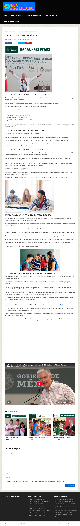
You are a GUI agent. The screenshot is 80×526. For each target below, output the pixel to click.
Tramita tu (10, 117)
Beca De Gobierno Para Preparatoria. (12, 438)
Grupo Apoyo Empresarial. (8, 523)
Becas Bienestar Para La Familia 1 (65, 504)
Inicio (5, 16)
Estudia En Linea (52, 16)
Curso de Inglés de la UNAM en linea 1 (40, 515)
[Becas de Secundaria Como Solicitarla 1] (64, 425)
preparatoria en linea (23, 115)
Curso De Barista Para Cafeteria (38, 506)
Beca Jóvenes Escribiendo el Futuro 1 (66, 510)
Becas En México (16, 16)
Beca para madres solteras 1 (63, 517)
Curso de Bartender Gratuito (37, 508)
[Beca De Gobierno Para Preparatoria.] (16, 425)
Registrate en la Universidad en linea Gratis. (19, 119)
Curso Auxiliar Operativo (36, 504)
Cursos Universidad (11, 21)
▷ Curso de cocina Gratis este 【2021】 (40, 510)
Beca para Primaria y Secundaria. (64, 499)
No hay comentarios (26, 39)
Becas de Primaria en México (63, 514)
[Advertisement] (14, 508)
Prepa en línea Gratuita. (14, 121)
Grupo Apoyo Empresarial (71, 523)
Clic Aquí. (60, 305)
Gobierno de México (34, 16)
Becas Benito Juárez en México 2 (64, 512)
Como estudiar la (12, 115)
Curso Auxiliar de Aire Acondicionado (39, 501)
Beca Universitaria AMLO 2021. (64, 501)
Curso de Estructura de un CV (37, 499)
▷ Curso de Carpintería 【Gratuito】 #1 (40, 513)
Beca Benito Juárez (19, 117)
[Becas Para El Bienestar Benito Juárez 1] (40, 425)
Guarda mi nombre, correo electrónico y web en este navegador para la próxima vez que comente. (36, 481)
